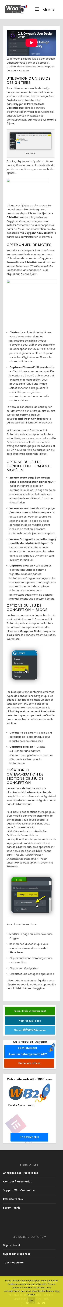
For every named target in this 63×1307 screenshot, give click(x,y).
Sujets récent (11, 1245)
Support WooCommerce (19, 1190)
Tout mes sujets (13, 1262)
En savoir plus (29, 1137)
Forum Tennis (11, 1207)
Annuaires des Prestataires (20, 1173)
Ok (31, 1300)
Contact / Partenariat (17, 1181)
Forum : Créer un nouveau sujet (30, 1011)
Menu (48, 10)
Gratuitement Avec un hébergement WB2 (28, 1051)
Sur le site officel (29, 1063)
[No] (58, 1291)
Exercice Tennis (13, 1199)
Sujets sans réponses (16, 1254)
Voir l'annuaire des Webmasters (30, 1022)
